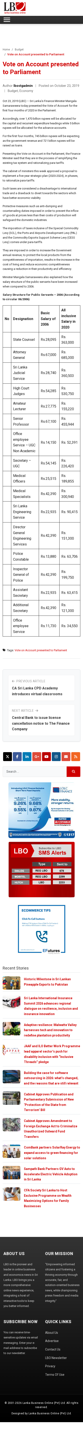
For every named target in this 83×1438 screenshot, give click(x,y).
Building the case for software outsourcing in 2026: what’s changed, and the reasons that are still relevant (51, 1078)
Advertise (52, 1341)
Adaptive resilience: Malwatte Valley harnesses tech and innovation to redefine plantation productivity (50, 1030)
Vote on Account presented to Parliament (41, 650)
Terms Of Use (54, 1374)
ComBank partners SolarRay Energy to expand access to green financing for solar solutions (52, 1153)
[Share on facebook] (17, 756)
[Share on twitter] (7, 756)
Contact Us (52, 1349)
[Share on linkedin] (27, 756)
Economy (26, 91)
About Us (51, 1332)
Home (6, 49)
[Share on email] (66, 756)
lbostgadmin (23, 86)
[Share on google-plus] (36, 756)
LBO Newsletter (56, 1358)
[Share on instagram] (56, 756)
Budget (19, 49)
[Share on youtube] (46, 756)
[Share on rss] (75, 756)
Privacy (50, 1366)
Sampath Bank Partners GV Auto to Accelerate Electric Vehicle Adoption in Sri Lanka (50, 1174)
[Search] (74, 771)
